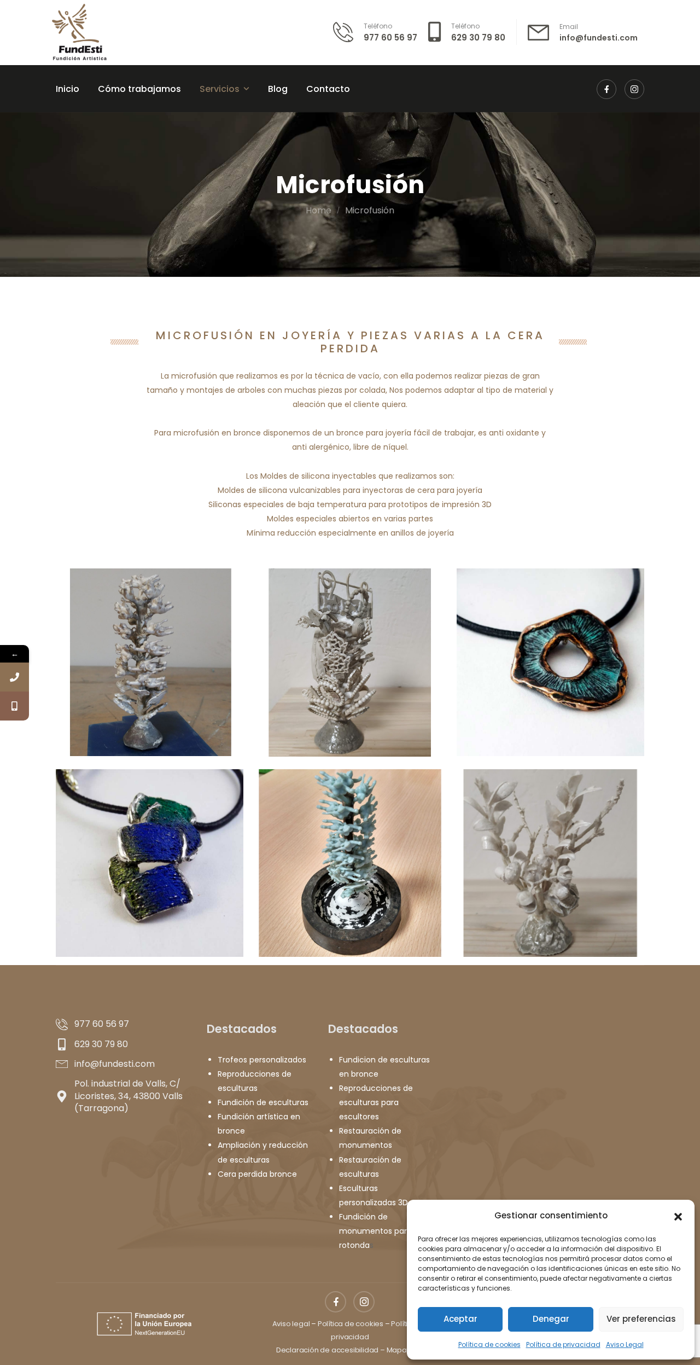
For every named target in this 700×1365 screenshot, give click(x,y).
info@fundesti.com (598, 37)
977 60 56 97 (390, 37)
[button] (678, 1215)
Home (318, 210)
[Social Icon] (606, 89)
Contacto (328, 89)
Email (568, 26)
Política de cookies (489, 1344)
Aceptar (460, 1319)
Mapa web (405, 1350)
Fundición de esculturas (263, 1102)
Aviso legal (291, 1323)
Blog (278, 89)
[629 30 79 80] (14, 706)
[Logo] (79, 32)
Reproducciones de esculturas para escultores (376, 1102)
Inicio (67, 89)
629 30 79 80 (478, 37)
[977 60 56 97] (14, 677)
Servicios (220, 89)
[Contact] (348, 32)
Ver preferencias (641, 1319)
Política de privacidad (563, 1344)
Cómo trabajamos (139, 89)
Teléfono (378, 26)
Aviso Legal (625, 1344)
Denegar (551, 1319)
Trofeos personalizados (262, 1059)
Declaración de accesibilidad (327, 1350)
